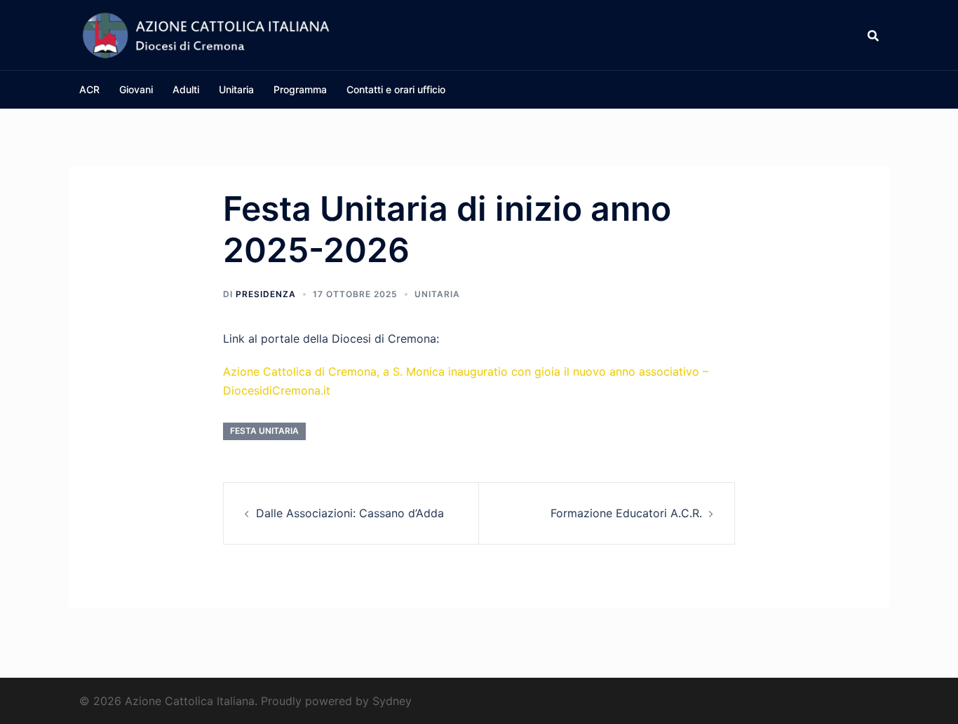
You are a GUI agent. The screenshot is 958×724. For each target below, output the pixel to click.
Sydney (392, 701)
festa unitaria (264, 430)
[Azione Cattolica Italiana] (205, 34)
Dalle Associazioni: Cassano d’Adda (350, 513)
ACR (89, 89)
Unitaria (236, 89)
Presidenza (266, 294)
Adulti (186, 89)
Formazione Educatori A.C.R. (626, 513)
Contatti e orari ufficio (395, 89)
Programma (300, 89)
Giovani (136, 89)
